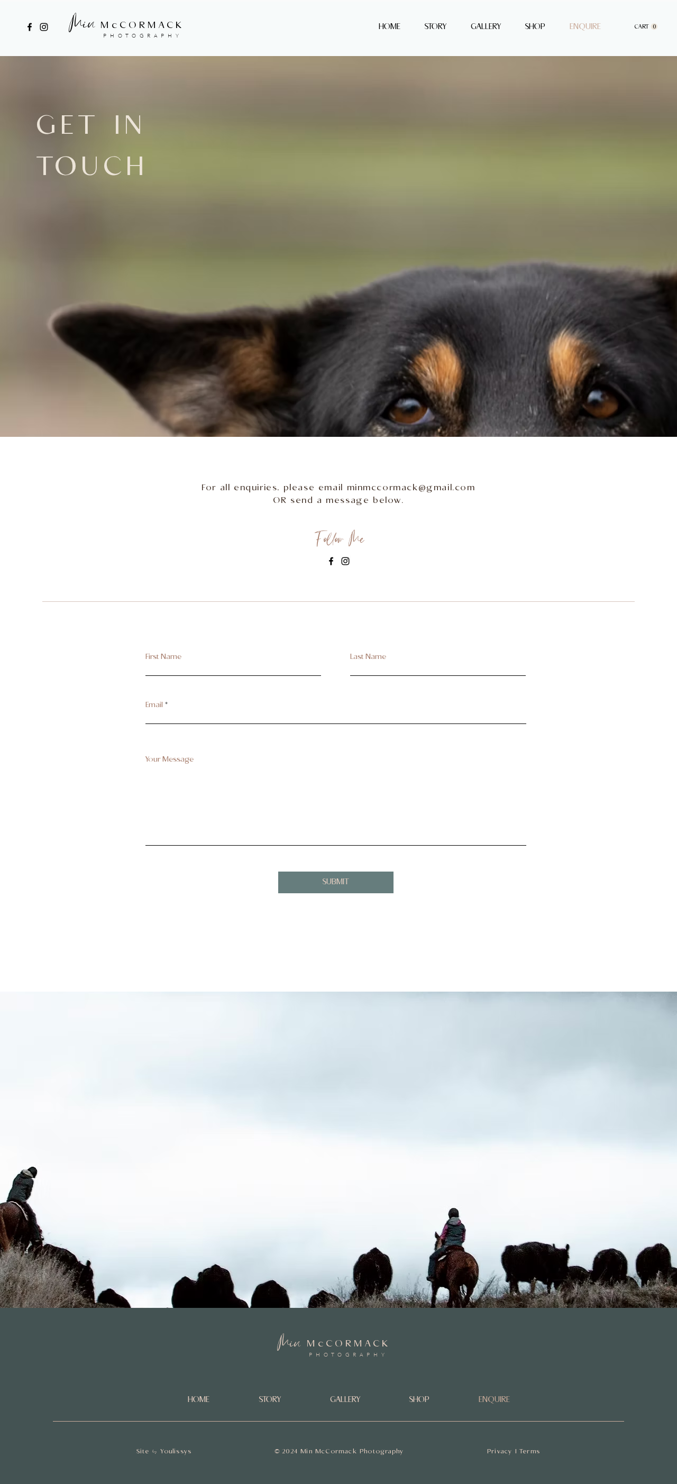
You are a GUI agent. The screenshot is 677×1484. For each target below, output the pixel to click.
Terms (529, 1451)
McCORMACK (142, 25)
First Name (163, 657)
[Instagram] (44, 27)
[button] (535, 27)
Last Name (368, 657)
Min (81, 26)
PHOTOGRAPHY (142, 35)
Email (154, 705)
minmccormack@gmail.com (411, 488)
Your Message (169, 759)
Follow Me (338, 541)
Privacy (499, 1451)
